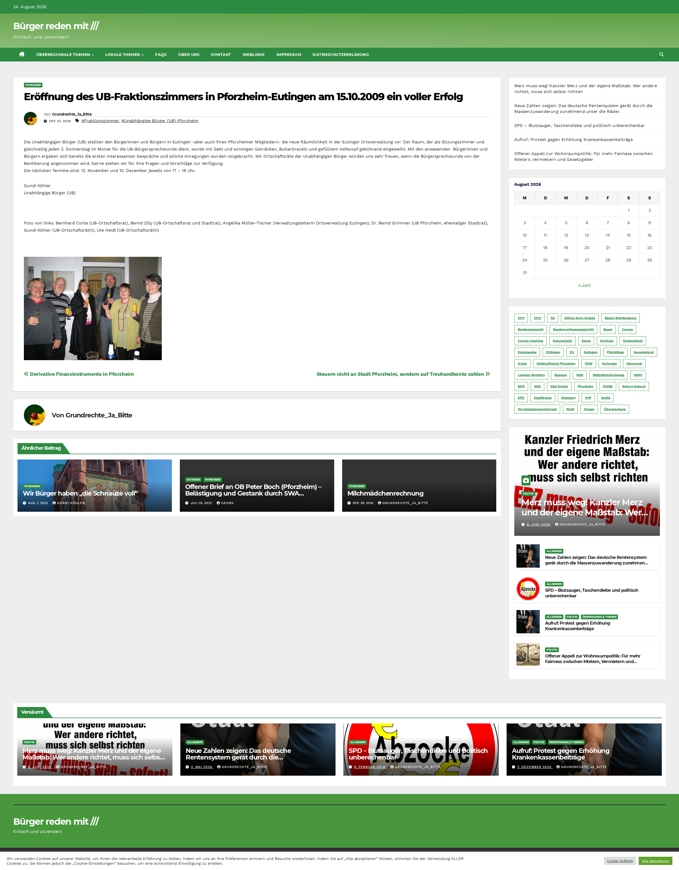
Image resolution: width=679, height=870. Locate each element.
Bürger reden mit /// (55, 26)
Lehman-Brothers (531, 375)
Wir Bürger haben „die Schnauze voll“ (80, 493)
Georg (227, 503)
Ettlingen (553, 352)
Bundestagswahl (530, 329)
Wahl (570, 409)
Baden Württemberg (620, 318)
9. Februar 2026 (370, 767)
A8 (553, 318)
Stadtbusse (543, 398)
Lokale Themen (123, 54)
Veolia (605, 398)
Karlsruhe (609, 363)
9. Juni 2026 (539, 524)
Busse (607, 329)
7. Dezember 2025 (535, 767)
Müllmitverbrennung (608, 375)
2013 (537, 318)
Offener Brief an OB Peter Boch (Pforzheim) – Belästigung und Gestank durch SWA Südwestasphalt (253, 493)
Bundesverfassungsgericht (573, 329)
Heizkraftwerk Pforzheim (556, 363)
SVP (588, 398)
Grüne (522, 363)
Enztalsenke (527, 352)
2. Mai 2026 (202, 767)
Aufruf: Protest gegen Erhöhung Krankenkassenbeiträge (573, 139)
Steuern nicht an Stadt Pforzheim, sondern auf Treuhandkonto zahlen (401, 374)
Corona (627, 329)
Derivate (606, 341)
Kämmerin (634, 363)
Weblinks (254, 54)
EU (572, 352)
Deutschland (633, 341)
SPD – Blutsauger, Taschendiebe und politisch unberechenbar (579, 125)
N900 (638, 375)
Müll (579, 375)
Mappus (560, 375)
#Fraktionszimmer (100, 120)
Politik (608, 386)
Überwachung (615, 409)
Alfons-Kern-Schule (579, 318)
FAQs (161, 54)
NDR (521, 386)
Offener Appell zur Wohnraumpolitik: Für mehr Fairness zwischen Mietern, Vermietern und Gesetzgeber (593, 661)
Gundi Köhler (71, 503)
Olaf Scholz (559, 386)
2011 (521, 318)
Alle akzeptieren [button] (655, 861)
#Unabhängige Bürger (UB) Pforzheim (159, 120)
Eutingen (193, 479)
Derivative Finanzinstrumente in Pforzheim (81, 374)
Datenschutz (562, 341)
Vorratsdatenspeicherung (537, 409)
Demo (586, 341)
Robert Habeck (634, 386)
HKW (589, 363)
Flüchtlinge (615, 352)
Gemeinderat (644, 352)
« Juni (584, 284)
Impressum (288, 54)
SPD (521, 398)
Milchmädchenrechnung (385, 493)
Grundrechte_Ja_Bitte (72, 114)
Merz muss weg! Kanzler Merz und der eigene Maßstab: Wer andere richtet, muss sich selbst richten (585, 517)
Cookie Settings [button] (620, 861)
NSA (537, 386)
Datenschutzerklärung (341, 54)
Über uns (188, 54)
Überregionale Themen (64, 54)
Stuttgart (568, 398)
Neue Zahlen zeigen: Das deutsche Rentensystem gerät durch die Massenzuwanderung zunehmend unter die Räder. (596, 563)
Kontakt (221, 54)
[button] (661, 54)
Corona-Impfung (530, 341)
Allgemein (554, 551)
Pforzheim (33, 84)
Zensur (589, 409)
